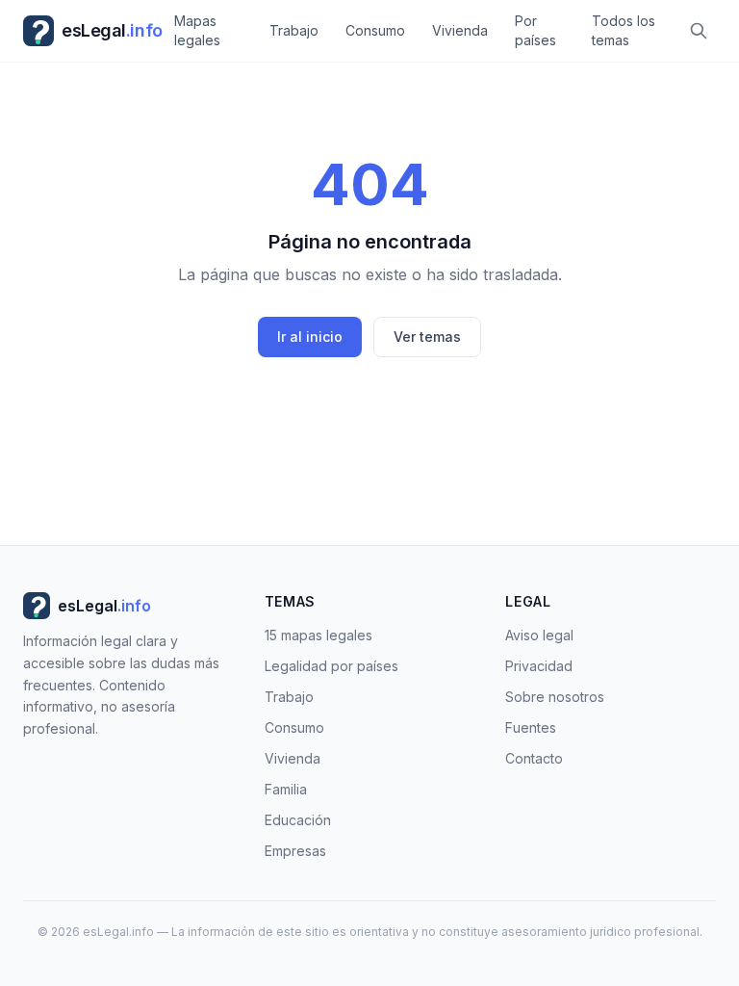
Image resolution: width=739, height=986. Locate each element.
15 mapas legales (318, 635)
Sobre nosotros (554, 696)
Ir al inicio (310, 336)
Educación (298, 820)
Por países (535, 30)
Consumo (375, 30)
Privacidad (539, 666)
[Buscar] (698, 30)
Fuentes (530, 727)
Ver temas (427, 336)
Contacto (534, 758)
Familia (286, 789)
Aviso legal (539, 635)
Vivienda (460, 30)
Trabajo (294, 30)
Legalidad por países (331, 666)
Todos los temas (623, 30)
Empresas (295, 851)
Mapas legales (197, 30)
